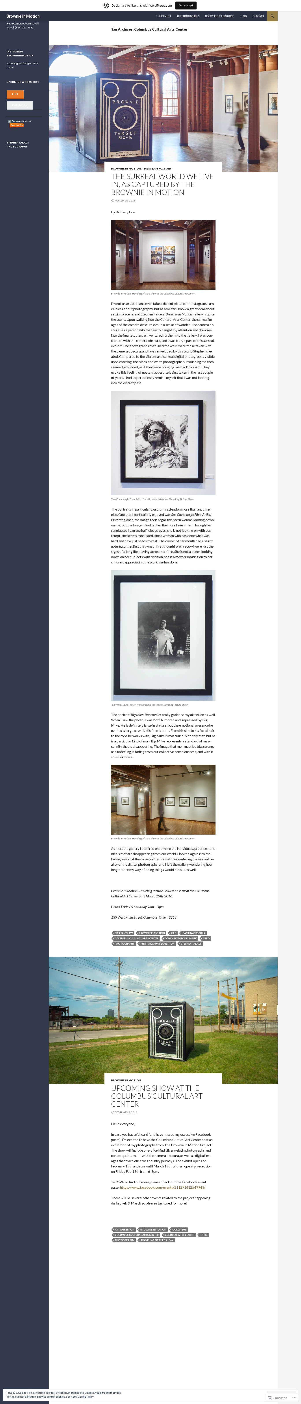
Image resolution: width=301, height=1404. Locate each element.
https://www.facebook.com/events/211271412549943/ (162, 1187)
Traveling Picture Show (157, 1240)
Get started (186, 5)
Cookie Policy (86, 1396)
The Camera (163, 16)
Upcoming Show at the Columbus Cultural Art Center (157, 1095)
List (15, 94)
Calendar (20, 105)
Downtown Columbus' (181, 938)
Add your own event (19, 121)
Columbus (179, 1229)
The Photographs (188, 16)
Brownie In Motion (23, 16)
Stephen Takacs (191, 943)
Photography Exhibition (158, 943)
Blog (243, 16)
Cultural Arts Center (179, 1234)
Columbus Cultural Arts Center (137, 938)
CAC (173, 933)
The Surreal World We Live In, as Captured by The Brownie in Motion (162, 184)
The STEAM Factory (157, 168)
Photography (124, 943)
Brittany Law (124, 933)
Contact (258, 16)
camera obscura (193, 933)
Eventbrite (17, 125)
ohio (206, 938)
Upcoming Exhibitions (219, 16)
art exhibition (124, 1229)
